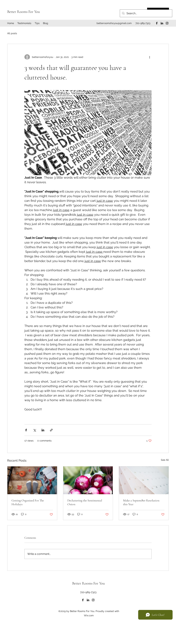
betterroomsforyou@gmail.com (114, 23)
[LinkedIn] (162, 23)
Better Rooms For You (23, 11)
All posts (12, 33)
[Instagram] (167, 23)
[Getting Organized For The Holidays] (32, 480)
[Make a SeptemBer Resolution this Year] (144, 480)
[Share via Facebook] (26, 430)
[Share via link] (51, 430)
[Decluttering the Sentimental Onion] (88, 480)
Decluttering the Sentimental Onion (84, 502)
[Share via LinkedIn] (43, 430)
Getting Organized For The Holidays (28, 502)
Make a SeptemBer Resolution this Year (141, 502)
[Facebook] (156, 23)
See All (165, 459)
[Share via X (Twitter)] (34, 430)
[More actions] (149, 57)
